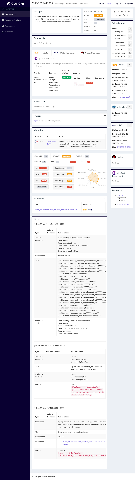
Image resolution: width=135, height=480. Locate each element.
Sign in (118, 3)
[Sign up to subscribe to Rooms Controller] (130, 42)
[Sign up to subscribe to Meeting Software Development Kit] (130, 35)
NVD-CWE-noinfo (123, 204)
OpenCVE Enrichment (46, 58)
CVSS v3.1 (61, 156)
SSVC (85, 162)
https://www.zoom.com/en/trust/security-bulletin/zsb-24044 (59, 210)
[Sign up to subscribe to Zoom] (130, 28)
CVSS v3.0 (82, 156)
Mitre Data (43, 53)
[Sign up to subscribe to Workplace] (130, 49)
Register (129, 3)
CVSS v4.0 (40, 156)
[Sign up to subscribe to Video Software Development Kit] (130, 45)
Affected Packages (92, 53)
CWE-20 (120, 195)
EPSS (69, 162)
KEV (54, 162)
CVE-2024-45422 (42, 3)
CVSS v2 (39, 162)
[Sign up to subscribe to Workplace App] (130, 53)
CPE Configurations (67, 53)
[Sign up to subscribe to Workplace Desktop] (130, 56)
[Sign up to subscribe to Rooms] (130, 38)
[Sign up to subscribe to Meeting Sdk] (130, 31)
